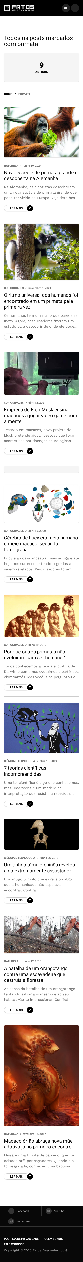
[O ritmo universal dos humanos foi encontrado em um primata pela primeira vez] (41, 252)
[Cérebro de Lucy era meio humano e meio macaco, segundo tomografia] (41, 503)
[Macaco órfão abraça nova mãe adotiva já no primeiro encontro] (41, 1075)
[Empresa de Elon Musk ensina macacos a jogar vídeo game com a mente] (41, 373)
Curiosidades (14, 288)
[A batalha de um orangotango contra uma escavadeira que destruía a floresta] (41, 934)
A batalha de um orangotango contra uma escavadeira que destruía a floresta (36, 974)
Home (8, 94)
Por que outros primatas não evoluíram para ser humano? (34, 654)
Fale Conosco (14, 1244)
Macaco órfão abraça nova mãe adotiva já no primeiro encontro (38, 1143)
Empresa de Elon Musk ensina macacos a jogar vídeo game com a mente (40, 415)
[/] (66, 8)
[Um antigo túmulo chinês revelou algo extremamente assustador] (41, 834)
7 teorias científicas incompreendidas (25, 771)
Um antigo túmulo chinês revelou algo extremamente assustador (39, 867)
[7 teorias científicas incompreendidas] (41, 728)
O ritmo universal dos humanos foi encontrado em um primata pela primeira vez (41, 301)
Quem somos (53, 1239)
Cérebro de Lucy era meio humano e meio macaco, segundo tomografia (41, 543)
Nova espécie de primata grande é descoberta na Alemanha (41, 175)
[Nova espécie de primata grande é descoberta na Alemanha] (41, 132)
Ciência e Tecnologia (19, 761)
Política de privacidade (21, 1239)
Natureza (11, 166)
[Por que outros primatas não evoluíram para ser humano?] (41, 616)
